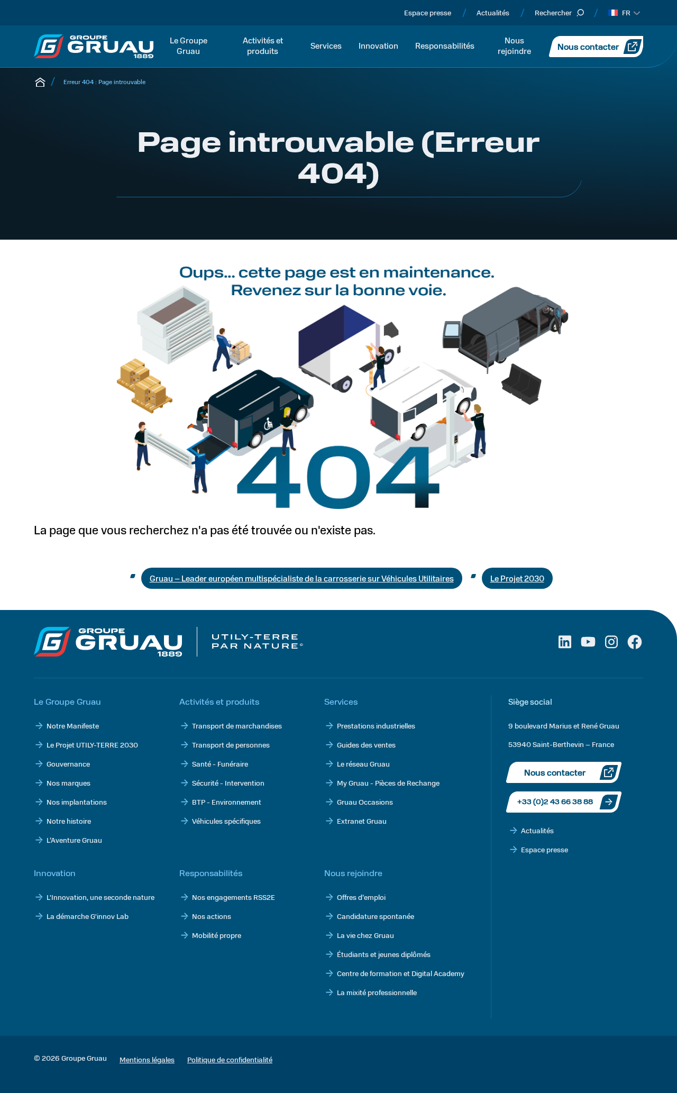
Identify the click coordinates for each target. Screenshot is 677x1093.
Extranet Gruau (362, 821)
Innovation (378, 45)
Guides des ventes (366, 745)
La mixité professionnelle (377, 992)
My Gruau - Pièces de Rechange (388, 783)
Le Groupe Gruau (188, 45)
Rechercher (553, 12)
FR (626, 12)
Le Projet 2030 (517, 578)
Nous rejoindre (514, 45)
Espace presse (427, 12)
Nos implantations (77, 802)
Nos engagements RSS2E (233, 897)
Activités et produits (263, 45)
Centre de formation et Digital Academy (400, 973)
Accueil (40, 81)
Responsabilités (444, 45)
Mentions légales (147, 1059)
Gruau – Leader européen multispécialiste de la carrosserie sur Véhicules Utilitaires (302, 578)
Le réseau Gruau (363, 764)
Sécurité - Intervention (228, 783)
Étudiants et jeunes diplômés (384, 954)
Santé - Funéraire (220, 764)
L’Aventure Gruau (74, 840)
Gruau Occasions (365, 802)
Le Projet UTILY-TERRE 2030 (92, 745)
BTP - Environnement (226, 802)
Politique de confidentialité (229, 1059)
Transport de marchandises (237, 726)
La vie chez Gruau (365, 935)
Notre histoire (69, 821)
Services (326, 45)
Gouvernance (68, 764)
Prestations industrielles (376, 726)
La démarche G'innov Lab (88, 916)
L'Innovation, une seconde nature (100, 897)
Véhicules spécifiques (226, 821)
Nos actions (211, 916)
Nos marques (68, 783)
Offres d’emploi (361, 897)
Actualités (493, 12)
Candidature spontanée (375, 916)
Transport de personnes (231, 745)
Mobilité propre (216, 935)
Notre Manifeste (73, 726)
